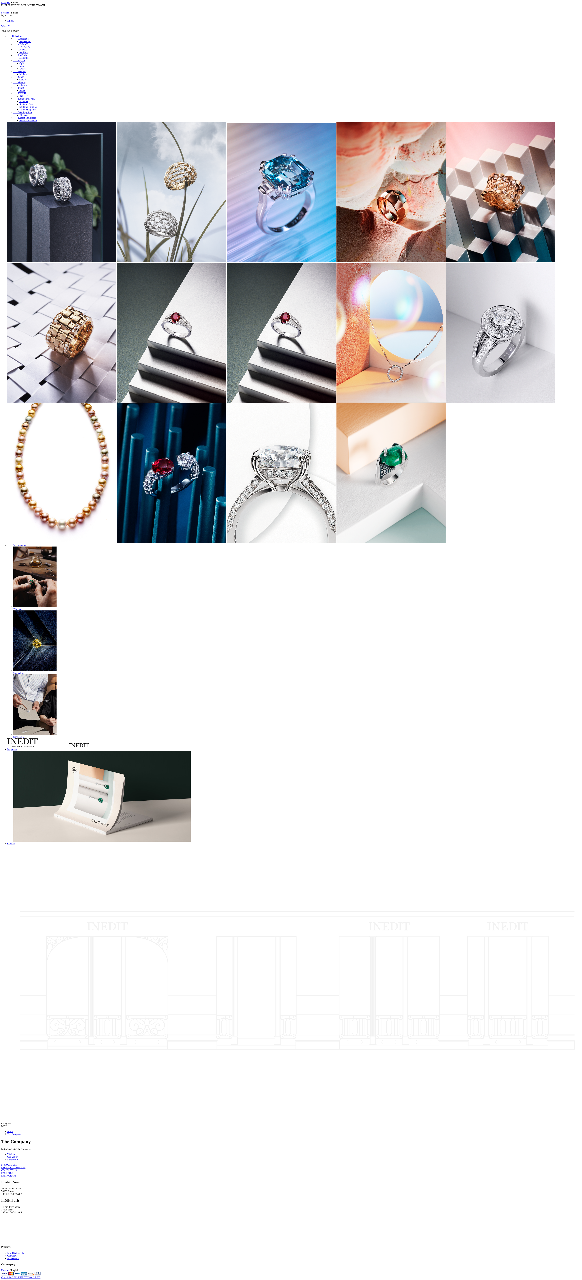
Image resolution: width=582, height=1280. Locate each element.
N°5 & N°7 (24, 47)
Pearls (18, 88)
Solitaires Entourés (28, 107)
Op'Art (19, 60)
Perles (22, 90)
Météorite (20, 55)
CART (5, 25)
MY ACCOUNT (9, 1164)
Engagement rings (24, 98)
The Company (16, 545)
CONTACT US (9, 1170)
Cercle (22, 79)
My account (13, 1258)
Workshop (12, 1154)
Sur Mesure (12, 1159)
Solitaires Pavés (26, 104)
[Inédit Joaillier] (5, 1241)
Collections (15, 36)
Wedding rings (22, 112)
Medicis (19, 71)
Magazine (12, 749)
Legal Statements (15, 1253)
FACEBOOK (8, 1173)
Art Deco (20, 49)
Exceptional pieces (24, 118)
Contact (11, 843)
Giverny (19, 82)
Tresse (18, 66)
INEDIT (19, 93)
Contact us (12, 1255)
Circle (18, 77)
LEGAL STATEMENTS (13, 1167)
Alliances (23, 115)
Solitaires (23, 101)
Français (5, 2)
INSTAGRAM (8, 1175)
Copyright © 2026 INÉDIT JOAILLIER (20, 1277)
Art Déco (23, 52)
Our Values (12, 1157)
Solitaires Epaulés (27, 109)
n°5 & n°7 (20, 44)
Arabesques (21, 38)
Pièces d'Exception (28, 120)
